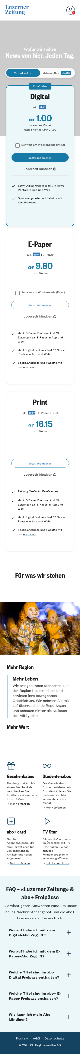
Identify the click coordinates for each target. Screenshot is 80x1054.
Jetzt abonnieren (57, 863)
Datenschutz (54, 1038)
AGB (36, 1038)
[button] (40, 667)
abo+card (29, 202)
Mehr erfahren (20, 803)
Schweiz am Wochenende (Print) (43, 145)
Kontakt (22, 1038)
